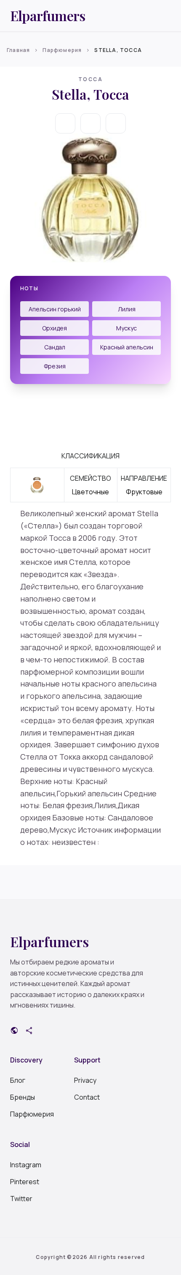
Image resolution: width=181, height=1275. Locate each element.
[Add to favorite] (90, 123)
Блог (17, 1080)
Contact (87, 1097)
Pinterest (24, 1181)
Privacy (85, 1080)
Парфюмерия (62, 50)
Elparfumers (47, 16)
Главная (18, 50)
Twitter (21, 1198)
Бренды (22, 1097)
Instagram (25, 1164)
